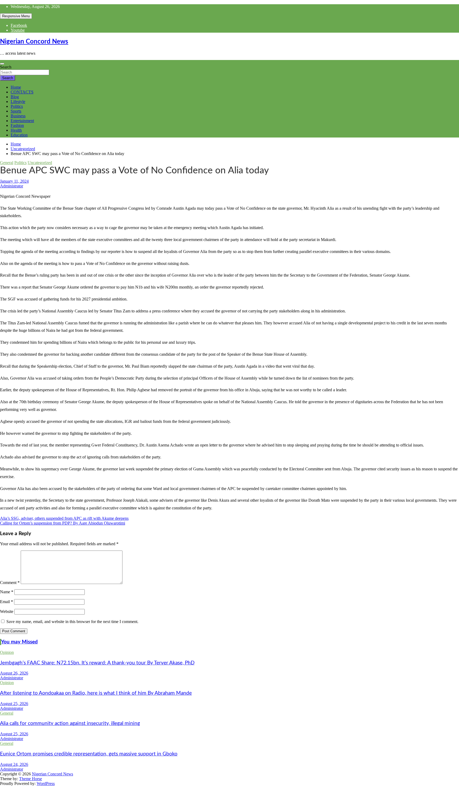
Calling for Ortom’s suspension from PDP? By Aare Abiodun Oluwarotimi (62, 523)
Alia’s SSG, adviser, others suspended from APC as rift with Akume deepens (64, 518)
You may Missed (19, 642)
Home (16, 87)
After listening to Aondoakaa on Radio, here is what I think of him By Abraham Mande (96, 693)
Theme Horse (30, 778)
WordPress (46, 783)
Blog (15, 97)
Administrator (11, 186)
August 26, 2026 (14, 673)
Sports (16, 111)
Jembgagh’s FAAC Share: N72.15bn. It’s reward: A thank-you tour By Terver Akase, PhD (97, 662)
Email (6, 601)
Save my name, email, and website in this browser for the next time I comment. (72, 621)
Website (6, 611)
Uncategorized (40, 162)
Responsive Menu (16, 16)
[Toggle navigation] (2, 64)
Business (18, 116)
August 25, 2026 (14, 703)
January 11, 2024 (14, 181)
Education (19, 135)
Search (5, 67)
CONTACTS (22, 92)
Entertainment (22, 120)
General (6, 162)
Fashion (17, 125)
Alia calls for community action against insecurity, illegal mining (70, 723)
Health (16, 130)
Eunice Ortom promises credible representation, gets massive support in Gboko (88, 754)
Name (6, 592)
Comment (10, 582)
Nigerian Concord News (34, 41)
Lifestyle (18, 101)
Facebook (19, 25)
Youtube (18, 30)
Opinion (7, 652)
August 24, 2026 (14, 764)
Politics (17, 106)
